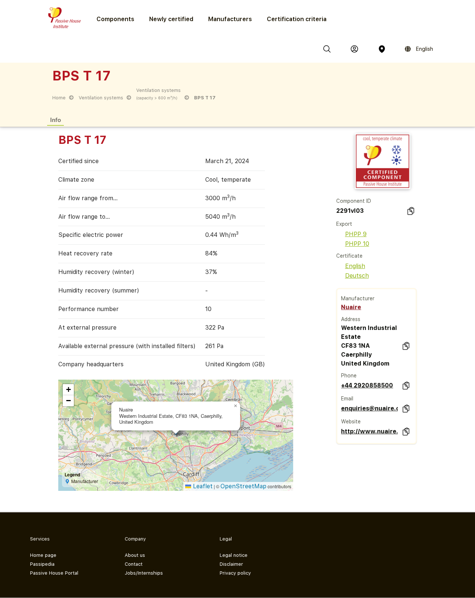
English (355, 266)
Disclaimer (231, 564)
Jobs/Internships (144, 573)
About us (135, 555)
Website (351, 421)
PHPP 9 (356, 234)
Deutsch (357, 275)
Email (347, 399)
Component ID (353, 201)
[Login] (354, 49)
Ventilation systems (101, 97)
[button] (235, 406)
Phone (349, 376)
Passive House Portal (54, 573)
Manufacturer (357, 298)
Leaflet (202, 486)
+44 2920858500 (367, 385)
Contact (133, 564)
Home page (43, 555)
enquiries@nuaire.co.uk (369, 408)
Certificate (349, 256)
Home (59, 97)
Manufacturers (230, 19)
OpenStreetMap (243, 486)
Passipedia (42, 564)
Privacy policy (235, 573)
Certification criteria (297, 19)
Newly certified (171, 19)
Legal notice (234, 555)
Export (344, 224)
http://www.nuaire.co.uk (369, 431)
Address (350, 319)
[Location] (382, 49)
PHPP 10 (357, 243)
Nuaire (351, 307)
